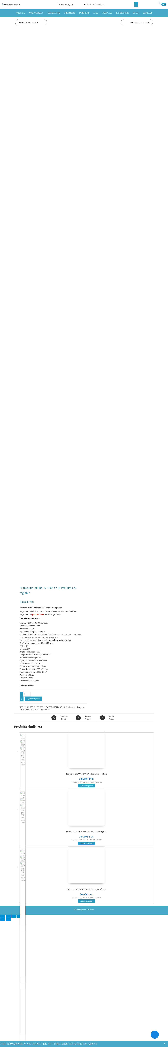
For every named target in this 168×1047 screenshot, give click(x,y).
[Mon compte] (155, 4)
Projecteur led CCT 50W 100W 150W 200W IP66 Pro (86, 782)
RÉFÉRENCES (122, 13)
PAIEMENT (84, 13)
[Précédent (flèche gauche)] (2, 919)
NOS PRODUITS (36, 13)
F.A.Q (95, 13)
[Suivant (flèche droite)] (8, 919)
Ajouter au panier (33, 699)
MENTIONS (69, 13)
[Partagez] (13, 916)
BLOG (135, 13)
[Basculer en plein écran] (8, 916)
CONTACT (147, 13)
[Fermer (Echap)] (19, 916)
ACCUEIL (20, 13)
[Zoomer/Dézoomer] (2, 916)
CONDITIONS (54, 13)
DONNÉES (107, 13)
